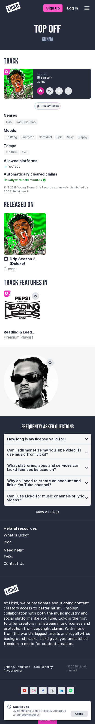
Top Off (46, 77)
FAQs (8, 556)
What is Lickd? (16, 535)
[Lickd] (13, 8)
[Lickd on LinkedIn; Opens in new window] (61, 690)
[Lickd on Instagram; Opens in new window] (33, 690)
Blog (8, 542)
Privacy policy (13, 670)
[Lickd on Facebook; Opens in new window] (43, 690)
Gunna (9, 269)
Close (79, 713)
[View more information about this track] (68, 91)
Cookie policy (43, 667)
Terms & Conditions (17, 667)
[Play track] (18, 84)
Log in (72, 8)
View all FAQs (47, 512)
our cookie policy (27, 714)
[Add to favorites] (49, 91)
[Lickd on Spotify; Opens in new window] (70, 690)
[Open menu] (87, 8)
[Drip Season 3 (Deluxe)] (25, 234)
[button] (47, 439)
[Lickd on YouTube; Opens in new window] (24, 690)
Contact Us (14, 563)
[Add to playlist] (59, 91)
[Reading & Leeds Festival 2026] (22, 309)
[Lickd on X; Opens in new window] (52, 690)
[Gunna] (31, 381)
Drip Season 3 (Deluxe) (23, 261)
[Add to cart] (40, 91)
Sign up (53, 8)
